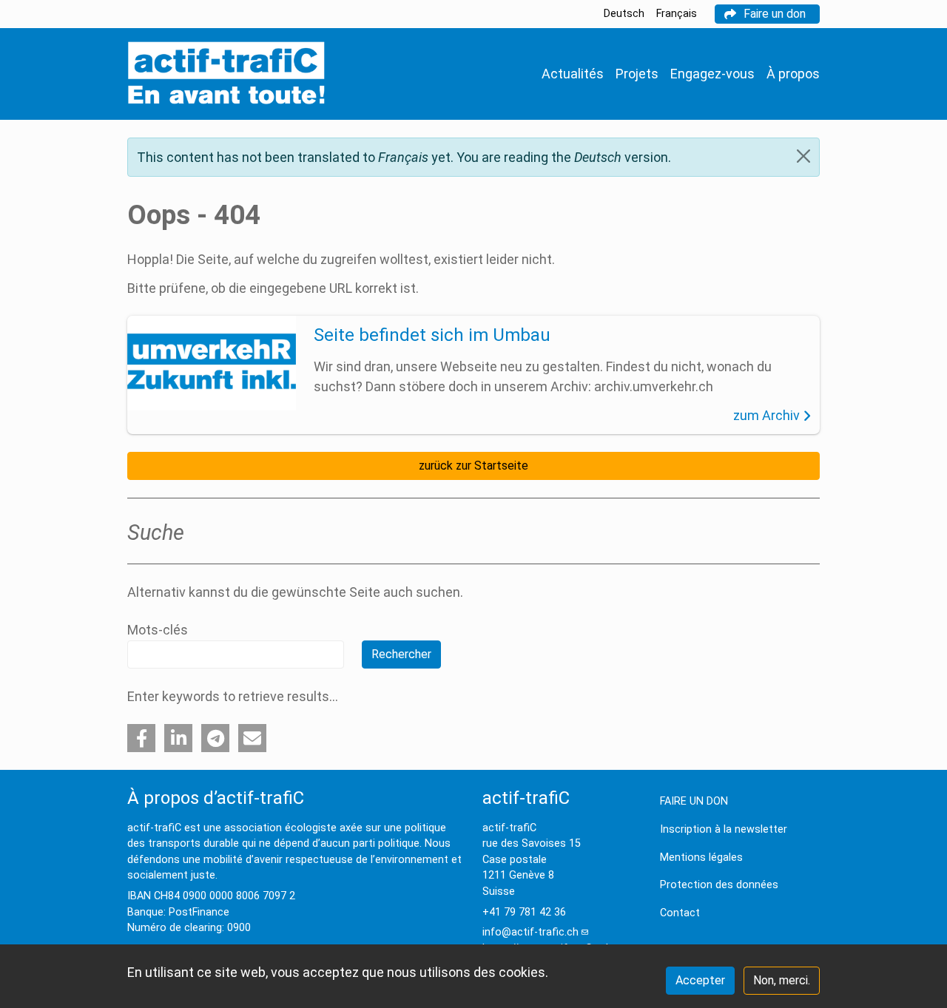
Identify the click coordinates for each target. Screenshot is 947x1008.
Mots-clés (157, 629)
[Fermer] (803, 156)
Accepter (700, 980)
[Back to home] (226, 74)
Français (676, 13)
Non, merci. (781, 980)
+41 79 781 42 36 (524, 912)
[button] (141, 738)
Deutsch (624, 13)
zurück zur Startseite (473, 466)
